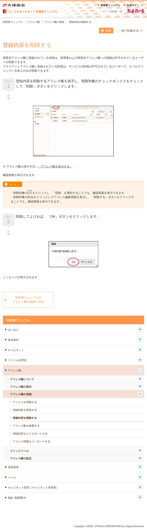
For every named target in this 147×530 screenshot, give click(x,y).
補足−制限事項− (17, 497)
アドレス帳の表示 (21, 386)
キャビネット (16, 350)
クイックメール (19, 450)
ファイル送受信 (17, 360)
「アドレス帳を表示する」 (55, 166)
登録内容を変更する (25, 409)
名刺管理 (13, 467)
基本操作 (13, 339)
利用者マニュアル (13, 22)
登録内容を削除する (25, 417)
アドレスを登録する (25, 402)
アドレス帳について (22, 379)
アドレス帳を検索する (26, 425)
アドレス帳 (33, 22)
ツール (12, 477)
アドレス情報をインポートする (31, 441)
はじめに (13, 329)
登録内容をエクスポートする (30, 433)
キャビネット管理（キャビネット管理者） (33, 487)
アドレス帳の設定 (21, 458)
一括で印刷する (129, 30)
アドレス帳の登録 (54, 22)
